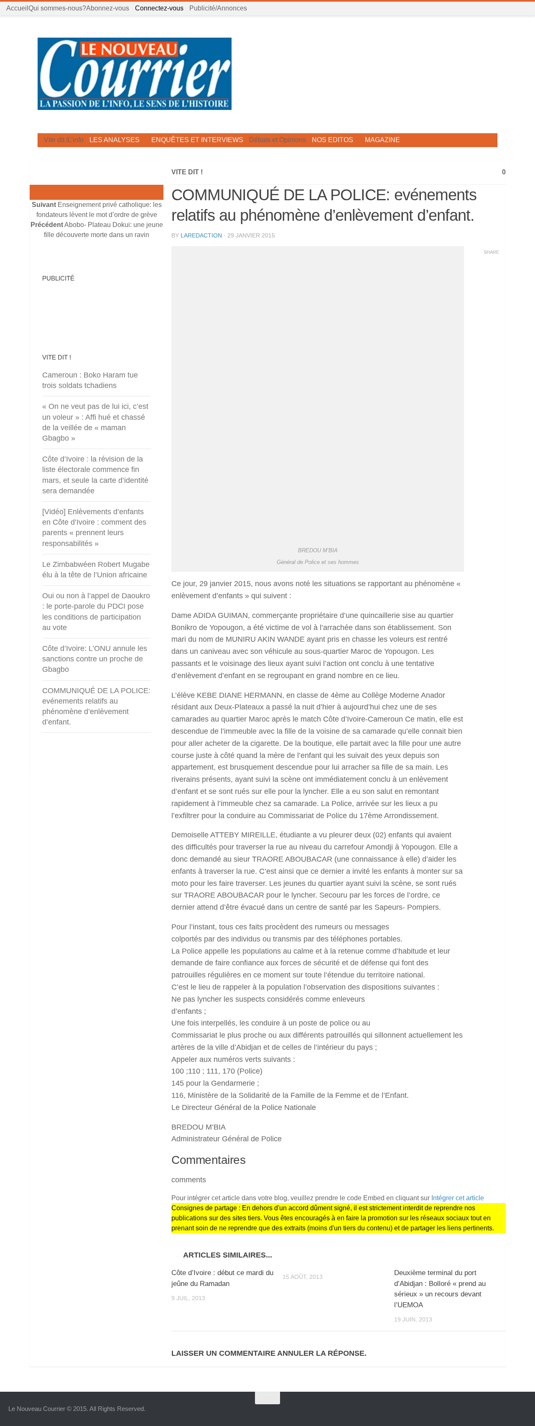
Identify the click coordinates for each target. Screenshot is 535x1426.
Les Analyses (114, 139)
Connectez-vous (159, 8)
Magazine (382, 139)
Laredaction (201, 235)
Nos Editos (332, 139)
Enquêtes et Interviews (197, 139)
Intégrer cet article (457, 1198)
